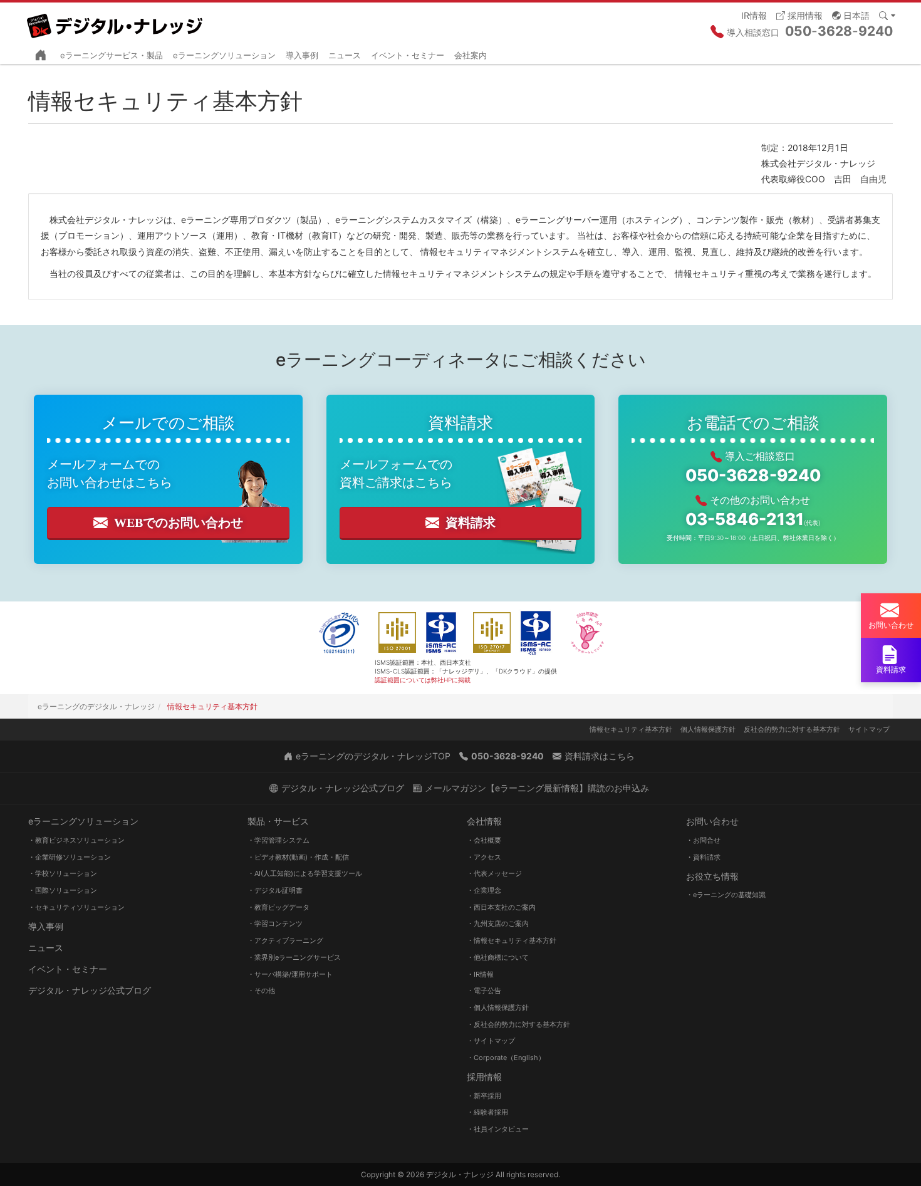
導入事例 (302, 55)
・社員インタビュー (498, 1129)
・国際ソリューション (62, 890)
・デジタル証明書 (275, 890)
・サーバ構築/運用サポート (290, 974)
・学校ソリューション (62, 873)
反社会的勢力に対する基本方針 (792, 729)
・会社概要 (484, 840)
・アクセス (484, 857)
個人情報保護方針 (708, 729)
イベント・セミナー (407, 55)
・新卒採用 (484, 1095)
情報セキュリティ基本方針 (631, 729)
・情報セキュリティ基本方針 (511, 940)
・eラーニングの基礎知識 (726, 894)
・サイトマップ (491, 1040)
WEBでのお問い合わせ (178, 522)
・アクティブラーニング (285, 940)
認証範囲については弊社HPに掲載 (423, 680)
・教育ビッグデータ (278, 907)
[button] (851, 14)
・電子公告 (484, 990)
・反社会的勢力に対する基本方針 (518, 1024)
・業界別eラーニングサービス (294, 957)
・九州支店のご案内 (498, 923)
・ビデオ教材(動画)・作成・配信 (298, 857)
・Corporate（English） (506, 1057)
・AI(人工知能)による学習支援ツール (304, 873)
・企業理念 (484, 890)
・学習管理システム (278, 840)
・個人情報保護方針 (498, 1007)
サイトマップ (869, 729)
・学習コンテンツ (275, 923)
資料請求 (470, 522)
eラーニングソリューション (224, 55)
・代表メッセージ (494, 873)
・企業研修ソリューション (69, 857)
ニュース (344, 55)
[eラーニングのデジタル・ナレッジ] (116, 21)
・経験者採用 (487, 1112)
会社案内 (470, 55)
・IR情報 (480, 974)
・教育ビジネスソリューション (76, 840)
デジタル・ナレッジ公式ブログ (89, 990)
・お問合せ (703, 840)
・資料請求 (703, 857)
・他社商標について (498, 957)
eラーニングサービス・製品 (111, 55)
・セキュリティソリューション (76, 907)
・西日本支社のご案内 (501, 907)
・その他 (261, 990)
